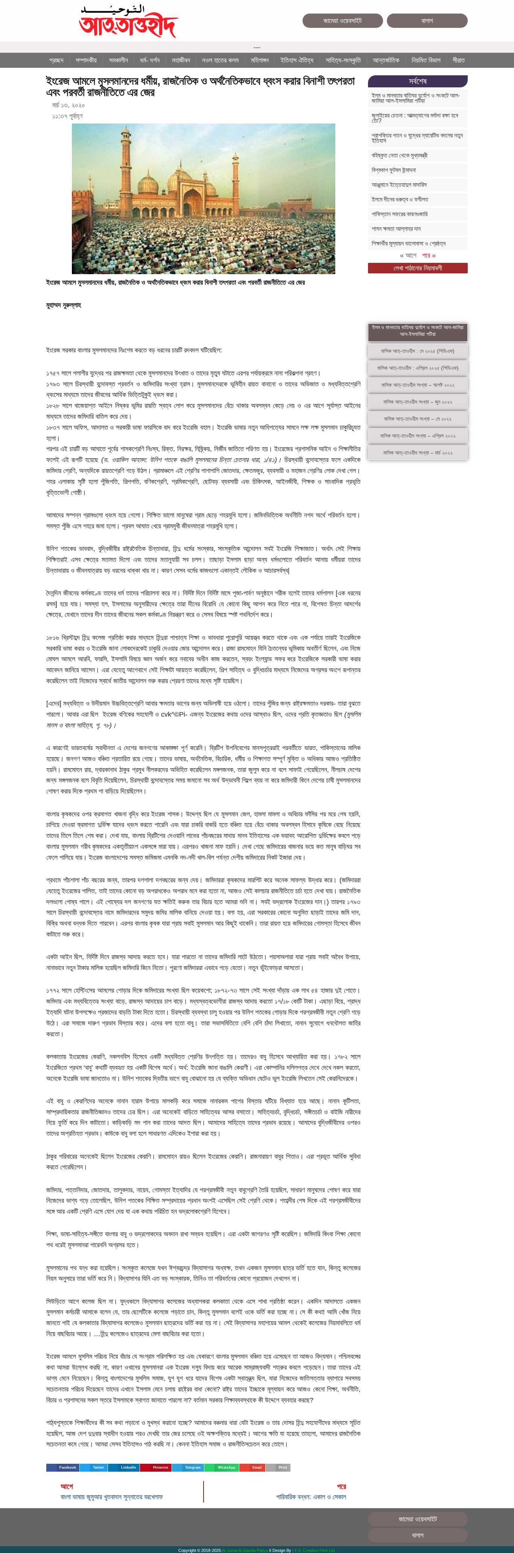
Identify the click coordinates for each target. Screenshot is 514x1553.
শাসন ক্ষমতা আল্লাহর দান (396, 229)
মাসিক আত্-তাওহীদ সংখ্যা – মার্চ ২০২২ (418, 453)
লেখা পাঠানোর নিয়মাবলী (418, 268)
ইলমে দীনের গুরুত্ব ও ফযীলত (400, 199)
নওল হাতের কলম (220, 60)
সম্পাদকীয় (86, 60)
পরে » (429, 255)
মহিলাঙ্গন (260, 60)
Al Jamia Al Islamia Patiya (245, 1550)
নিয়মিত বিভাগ (426, 60)
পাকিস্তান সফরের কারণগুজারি (399, 214)
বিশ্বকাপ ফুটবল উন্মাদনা (394, 170)
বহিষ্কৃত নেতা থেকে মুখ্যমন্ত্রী (399, 155)
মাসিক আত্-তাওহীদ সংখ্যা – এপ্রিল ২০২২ (418, 436)
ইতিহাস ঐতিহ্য (297, 60)
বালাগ (427, 20)
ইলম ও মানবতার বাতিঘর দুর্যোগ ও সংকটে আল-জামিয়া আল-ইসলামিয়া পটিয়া (416, 98)
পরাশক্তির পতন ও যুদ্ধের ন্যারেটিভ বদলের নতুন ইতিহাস (417, 138)
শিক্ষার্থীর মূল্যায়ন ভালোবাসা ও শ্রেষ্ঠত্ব (409, 243)
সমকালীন (118, 60)
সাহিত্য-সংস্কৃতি (343, 60)
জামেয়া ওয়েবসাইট (343, 20)
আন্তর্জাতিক (386, 60)
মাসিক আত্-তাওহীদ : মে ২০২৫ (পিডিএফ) (418, 351)
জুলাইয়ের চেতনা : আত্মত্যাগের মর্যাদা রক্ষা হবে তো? (415, 118)
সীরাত (459, 60)
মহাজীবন (181, 60)
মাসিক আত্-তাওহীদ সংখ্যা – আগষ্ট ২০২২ (418, 385)
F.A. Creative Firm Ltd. (315, 1550)
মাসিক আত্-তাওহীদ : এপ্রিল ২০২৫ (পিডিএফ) (418, 368)
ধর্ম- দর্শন (150, 60)
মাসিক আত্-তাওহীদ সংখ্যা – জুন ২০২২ (417, 402)
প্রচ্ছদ (56, 60)
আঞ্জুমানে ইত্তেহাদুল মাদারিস (399, 185)
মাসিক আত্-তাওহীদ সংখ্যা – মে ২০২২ (418, 419)
